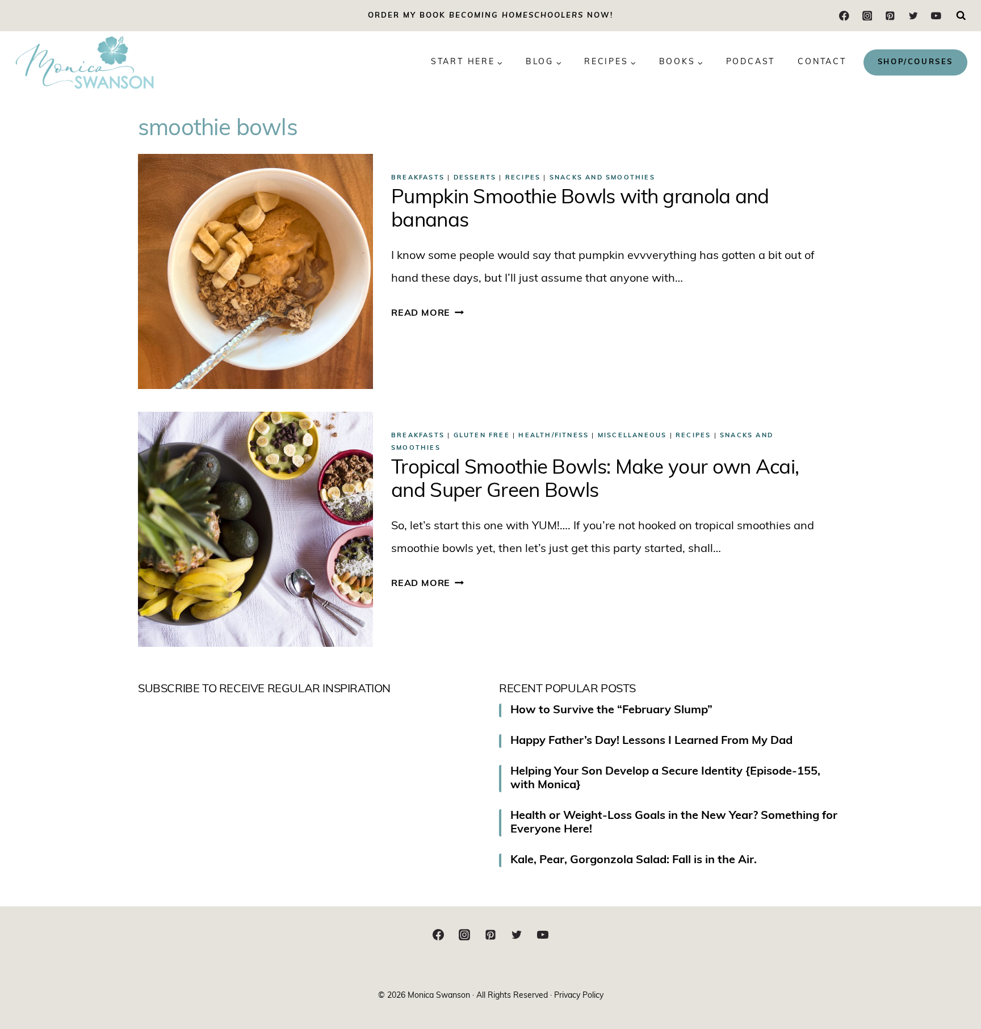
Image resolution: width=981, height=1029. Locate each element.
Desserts (475, 178)
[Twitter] (913, 16)
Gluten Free (482, 436)
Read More (427, 313)
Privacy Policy (578, 996)
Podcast (750, 62)
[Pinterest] (890, 16)
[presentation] (255, 271)
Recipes (522, 178)
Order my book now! (490, 15)
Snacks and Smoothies (602, 178)
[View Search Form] (961, 16)
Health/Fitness (553, 436)
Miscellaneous (632, 436)
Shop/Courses (915, 62)
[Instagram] (867, 16)
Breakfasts (418, 178)
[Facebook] (844, 16)
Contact (822, 62)
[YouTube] (936, 16)
